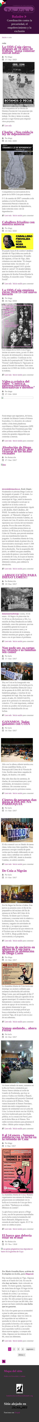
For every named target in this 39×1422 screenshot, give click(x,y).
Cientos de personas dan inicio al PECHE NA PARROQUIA (19, 802)
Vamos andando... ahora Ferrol (19, 1029)
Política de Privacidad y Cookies (14, 1376)
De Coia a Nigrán (14, 871)
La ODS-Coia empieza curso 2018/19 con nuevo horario (19, 292)
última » (22, 1355)
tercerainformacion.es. (11, 489)
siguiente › (30, 1349)
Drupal (17, 1412)
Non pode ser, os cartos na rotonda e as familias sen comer (19, 650)
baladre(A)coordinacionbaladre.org (19, 1396)
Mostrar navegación (3, 3)
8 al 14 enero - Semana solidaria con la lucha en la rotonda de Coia (19, 1137)
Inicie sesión (17, 215)
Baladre (18, 16)
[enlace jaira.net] (19, 1408)
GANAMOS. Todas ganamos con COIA (16, 723)
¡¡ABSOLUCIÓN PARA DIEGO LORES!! (19, 576)
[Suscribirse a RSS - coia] (4, 1361)
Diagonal (29, 1274)
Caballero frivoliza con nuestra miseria (18, 223)
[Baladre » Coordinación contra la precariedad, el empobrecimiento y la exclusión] (19, 9)
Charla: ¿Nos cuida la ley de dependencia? (17, 133)
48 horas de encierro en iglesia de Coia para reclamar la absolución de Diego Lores (18, 950)
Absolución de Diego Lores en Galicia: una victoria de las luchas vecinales (17, 450)
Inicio (4, 37)
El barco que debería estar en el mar (17, 1236)
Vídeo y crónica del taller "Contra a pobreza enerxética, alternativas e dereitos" (18, 384)
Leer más (8, 126)
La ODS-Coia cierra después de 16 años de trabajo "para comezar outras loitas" (18, 50)
